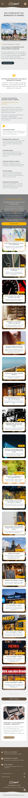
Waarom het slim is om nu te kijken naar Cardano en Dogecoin (14, 501)
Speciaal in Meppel (10, 752)
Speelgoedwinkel (20, 239)
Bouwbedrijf (21, 394)
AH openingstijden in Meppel (14, 605)
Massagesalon (21, 342)
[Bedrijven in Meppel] (2, 758)
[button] (25, 4)
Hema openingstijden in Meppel (14, 656)
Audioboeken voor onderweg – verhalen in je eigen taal (14, 322)
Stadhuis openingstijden (14, 553)
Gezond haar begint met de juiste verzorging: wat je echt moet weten (14, 346)
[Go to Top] (24, 790)
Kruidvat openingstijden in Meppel (14, 682)
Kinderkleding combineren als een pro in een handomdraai (14, 243)
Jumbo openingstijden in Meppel (14, 632)
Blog (23, 265)
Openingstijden (20, 550)
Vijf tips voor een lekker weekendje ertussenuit (14, 373)
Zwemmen (21, 445)
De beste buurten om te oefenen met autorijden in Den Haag (14, 296)
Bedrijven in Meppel (11, 758)
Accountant (21, 420)
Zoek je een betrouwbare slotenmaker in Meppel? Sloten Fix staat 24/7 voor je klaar (14, 528)
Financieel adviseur (19, 473)
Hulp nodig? (8, 764)
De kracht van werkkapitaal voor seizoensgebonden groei (14, 476)
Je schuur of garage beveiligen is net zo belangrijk (14, 269)
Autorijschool (21, 292)
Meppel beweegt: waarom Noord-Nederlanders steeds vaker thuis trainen (14, 425)
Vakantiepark (21, 369)
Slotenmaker (21, 523)
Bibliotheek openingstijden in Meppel (14, 580)
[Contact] (2, 765)
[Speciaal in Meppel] (2, 752)
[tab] (14, 223)
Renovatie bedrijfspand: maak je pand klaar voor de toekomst (14, 398)
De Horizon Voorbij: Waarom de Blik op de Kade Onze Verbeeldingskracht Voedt (14, 450)
